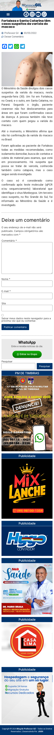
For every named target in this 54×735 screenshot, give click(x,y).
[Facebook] (26, 14)
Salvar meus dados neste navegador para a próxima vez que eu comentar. (26, 319)
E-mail (6, 291)
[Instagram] (32, 14)
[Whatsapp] (44, 14)
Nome (6, 279)
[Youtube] (38, 14)
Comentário (9, 240)
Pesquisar (7, 361)
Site (4, 303)
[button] (8, 14)
